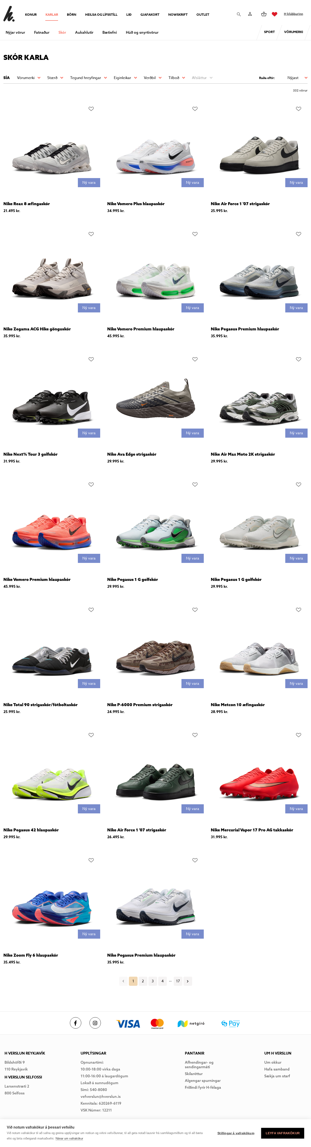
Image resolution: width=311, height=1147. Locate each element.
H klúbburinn (293, 14)
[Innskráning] (249, 14)
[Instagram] (95, 1023)
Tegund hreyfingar (85, 78)
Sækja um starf (277, 1076)
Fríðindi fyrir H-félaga (203, 1087)
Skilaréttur (194, 1073)
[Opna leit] (238, 14)
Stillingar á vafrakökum (235, 1133)
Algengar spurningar (203, 1080)
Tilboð (173, 78)
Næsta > (188, 981)
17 (178, 981)
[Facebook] (75, 1023)
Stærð (52, 78)
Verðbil (150, 78)
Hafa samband (277, 1069)
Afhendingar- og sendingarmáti (199, 1064)
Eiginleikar (122, 78)
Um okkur (272, 1062)
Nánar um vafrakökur (69, 1138)
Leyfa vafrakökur (283, 1133)
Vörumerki (26, 78)
